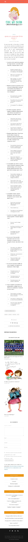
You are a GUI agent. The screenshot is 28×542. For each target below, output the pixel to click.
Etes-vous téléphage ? (9, 414)
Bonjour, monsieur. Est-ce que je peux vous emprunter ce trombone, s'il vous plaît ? (16, 70)
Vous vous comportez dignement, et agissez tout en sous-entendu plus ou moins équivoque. (16, 158)
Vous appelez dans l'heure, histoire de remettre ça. (16, 124)
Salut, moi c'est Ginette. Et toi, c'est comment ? (16, 75)
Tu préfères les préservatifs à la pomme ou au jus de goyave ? (16, 101)
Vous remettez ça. (14, 207)
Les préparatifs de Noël (14, 525)
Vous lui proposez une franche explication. (15, 281)
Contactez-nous (14, 479)
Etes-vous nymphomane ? (14, 498)
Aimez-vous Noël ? (14, 523)
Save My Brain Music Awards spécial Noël (14, 518)
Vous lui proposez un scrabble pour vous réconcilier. (15, 272)
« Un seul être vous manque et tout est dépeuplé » (14, 496)
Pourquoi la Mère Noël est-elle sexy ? (14, 516)
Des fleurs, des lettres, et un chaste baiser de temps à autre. (16, 227)
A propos (14, 481)
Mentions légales (14, 483)
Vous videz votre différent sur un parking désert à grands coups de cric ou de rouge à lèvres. (16, 249)
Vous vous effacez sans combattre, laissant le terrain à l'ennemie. (15, 259)
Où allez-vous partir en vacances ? (12, 381)
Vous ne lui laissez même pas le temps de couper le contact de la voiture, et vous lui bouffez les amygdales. (16, 188)
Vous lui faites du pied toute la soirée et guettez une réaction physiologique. (16, 146)
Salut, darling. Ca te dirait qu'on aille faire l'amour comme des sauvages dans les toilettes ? (16, 80)
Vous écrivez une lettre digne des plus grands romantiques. (15, 203)
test (18, 314)
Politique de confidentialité (14, 486)
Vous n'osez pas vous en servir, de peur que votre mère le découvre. (15, 119)
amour (6, 314)
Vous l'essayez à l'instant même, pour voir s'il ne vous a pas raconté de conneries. (16, 129)
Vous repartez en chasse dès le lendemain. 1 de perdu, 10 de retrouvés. (16, 294)
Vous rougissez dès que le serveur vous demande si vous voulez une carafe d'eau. (16, 152)
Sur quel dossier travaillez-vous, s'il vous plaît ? (16, 96)
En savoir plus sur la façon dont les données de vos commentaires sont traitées (14, 468)
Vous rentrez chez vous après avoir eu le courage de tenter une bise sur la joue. (16, 181)
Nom (5, 438)
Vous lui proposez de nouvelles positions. (15, 277)
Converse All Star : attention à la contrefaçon (14, 501)
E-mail (5, 442)
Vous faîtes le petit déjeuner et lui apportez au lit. (16, 211)
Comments (14, 319)
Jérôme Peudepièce (14, 326)
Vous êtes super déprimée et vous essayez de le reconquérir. (16, 304)
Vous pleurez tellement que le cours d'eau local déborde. (16, 299)
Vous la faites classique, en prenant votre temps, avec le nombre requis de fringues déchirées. (16, 176)
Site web (5, 447)
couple (10, 314)
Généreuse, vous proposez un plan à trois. (16, 254)
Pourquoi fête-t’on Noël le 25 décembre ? (14, 520)
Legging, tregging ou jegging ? (14, 507)
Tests (14, 34)
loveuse (14, 314)
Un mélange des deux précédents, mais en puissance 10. (15, 232)
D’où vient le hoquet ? (14, 504)
